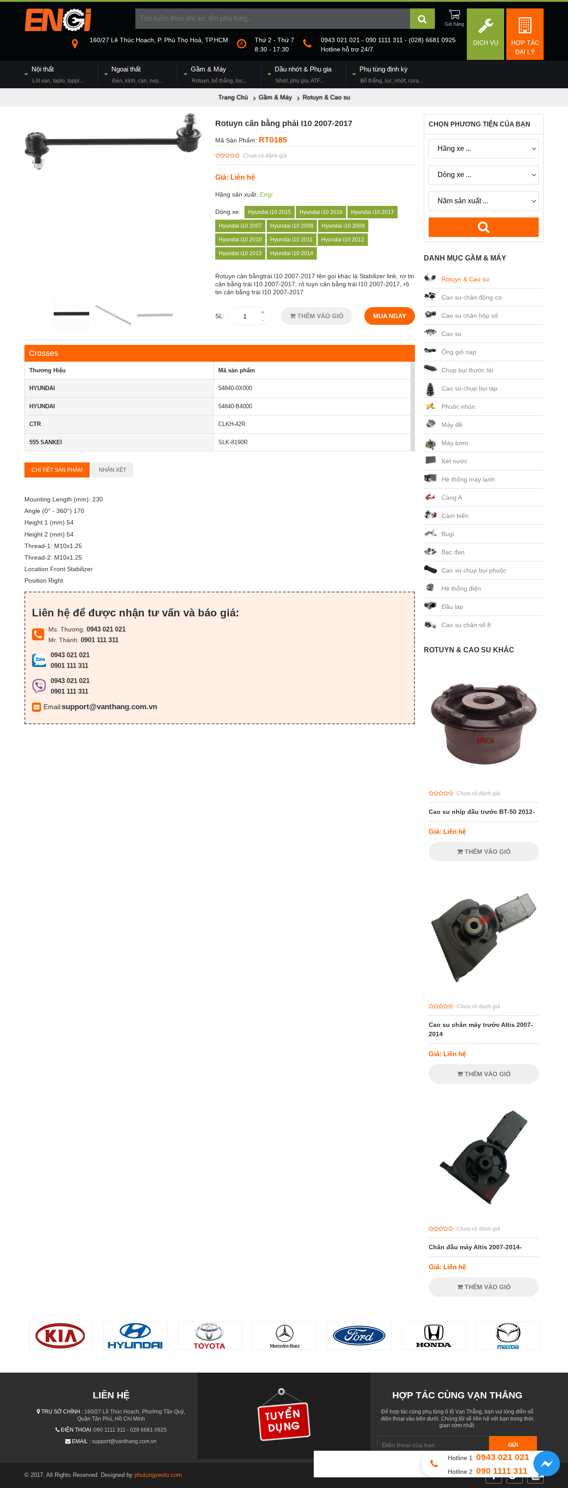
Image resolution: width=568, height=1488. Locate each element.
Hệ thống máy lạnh (468, 479)
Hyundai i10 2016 (321, 212)
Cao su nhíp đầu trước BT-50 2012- (482, 811)
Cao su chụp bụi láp (469, 388)
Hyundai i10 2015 (269, 212)
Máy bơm (455, 442)
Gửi (513, 1445)
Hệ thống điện (461, 588)
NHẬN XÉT (112, 470)
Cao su (452, 333)
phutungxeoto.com (158, 1475)
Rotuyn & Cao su (465, 279)
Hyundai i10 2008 (291, 226)
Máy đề (452, 424)
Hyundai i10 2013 (240, 253)
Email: (52, 706)
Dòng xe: (228, 211)
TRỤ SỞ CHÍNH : (62, 1412)
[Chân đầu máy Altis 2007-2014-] (483, 1214)
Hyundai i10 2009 (343, 226)
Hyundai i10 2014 (291, 253)
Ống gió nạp (459, 351)
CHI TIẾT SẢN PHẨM (57, 470)
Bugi (448, 533)
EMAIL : (81, 1441)
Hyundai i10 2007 (240, 226)
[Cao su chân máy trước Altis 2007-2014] (483, 992)
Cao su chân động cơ (472, 297)
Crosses (43, 353)
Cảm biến (455, 515)
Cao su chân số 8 (466, 624)
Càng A (452, 497)
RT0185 (273, 139)
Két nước (454, 461)
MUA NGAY (389, 316)
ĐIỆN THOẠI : (77, 1430)
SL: (220, 316)
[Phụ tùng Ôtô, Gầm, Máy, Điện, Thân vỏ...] (57, 28)
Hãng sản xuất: (236, 194)
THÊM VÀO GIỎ (319, 316)
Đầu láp (452, 606)
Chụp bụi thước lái (467, 370)
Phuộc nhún (458, 406)
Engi (266, 194)
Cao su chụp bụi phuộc (474, 570)
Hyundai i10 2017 (372, 212)
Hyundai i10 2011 (291, 240)
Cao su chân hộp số (470, 315)
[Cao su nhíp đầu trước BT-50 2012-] (483, 779)
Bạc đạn (453, 552)
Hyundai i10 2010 (240, 240)
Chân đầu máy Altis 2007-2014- (475, 1247)
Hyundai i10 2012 (342, 240)
